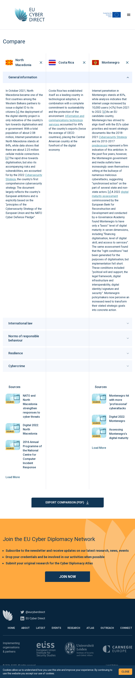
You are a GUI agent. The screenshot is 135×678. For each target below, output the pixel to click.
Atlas (90, 628)
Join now (67, 577)
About (25, 628)
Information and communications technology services (66, 120)
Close (125, 671)
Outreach (107, 628)
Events (56, 628)
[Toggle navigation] (129, 15)
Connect (126, 628)
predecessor (100, 145)
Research (74, 628)
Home (11, 628)
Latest (40, 628)
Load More (13, 477)
